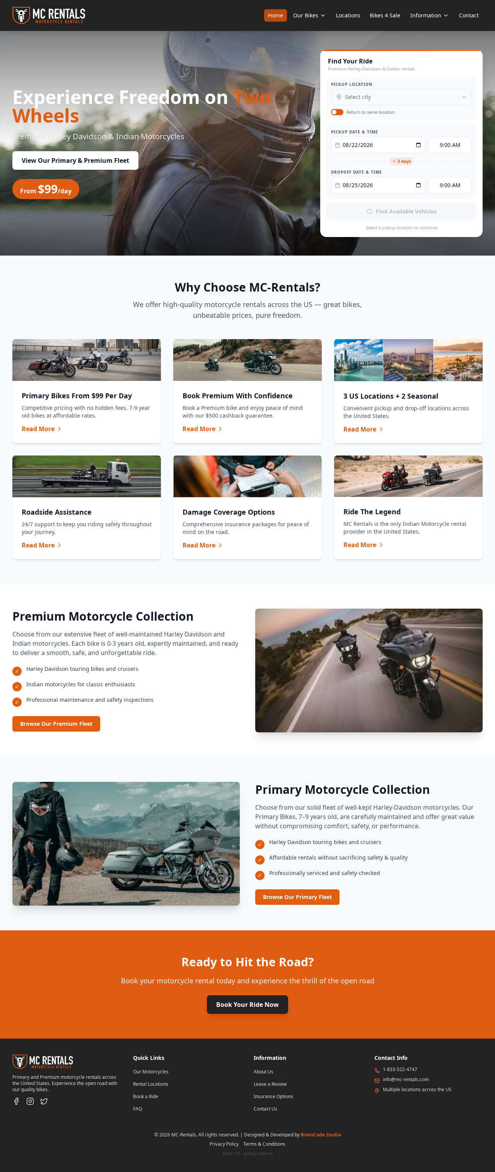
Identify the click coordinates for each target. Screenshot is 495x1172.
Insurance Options (273, 1096)
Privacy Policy (224, 1144)
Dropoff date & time (356, 172)
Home (275, 15)
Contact (469, 15)
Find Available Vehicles (406, 211)
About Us (263, 1071)
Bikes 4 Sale (385, 15)
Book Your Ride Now (247, 1004)
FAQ (137, 1108)
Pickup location (351, 84)
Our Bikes (305, 15)
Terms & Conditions (264, 1144)
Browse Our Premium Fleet (56, 723)
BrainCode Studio (321, 1134)
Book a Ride (145, 1096)
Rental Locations (150, 1084)
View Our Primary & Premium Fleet (75, 160)
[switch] (337, 112)
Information (425, 15)
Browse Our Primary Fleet (297, 897)
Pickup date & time (354, 132)
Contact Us (265, 1108)
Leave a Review (270, 1084)
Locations (348, 15)
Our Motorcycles (151, 1071)
